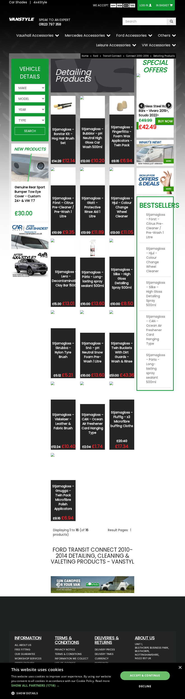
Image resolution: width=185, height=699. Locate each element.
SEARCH (30, 131)
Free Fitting (22, 649)
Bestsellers (159, 205)
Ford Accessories (131, 35)
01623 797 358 (50, 24)
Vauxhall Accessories (34, 35)
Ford (95, 56)
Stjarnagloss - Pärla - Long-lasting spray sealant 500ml (92, 279)
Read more (102, 681)
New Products (30, 149)
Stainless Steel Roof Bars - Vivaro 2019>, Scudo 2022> (154, 110)
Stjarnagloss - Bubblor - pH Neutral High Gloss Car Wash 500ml (92, 138)
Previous (142, 106)
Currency (102, 658)
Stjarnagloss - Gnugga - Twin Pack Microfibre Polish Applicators (63, 497)
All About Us (23, 645)
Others (164, 35)
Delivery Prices (105, 649)
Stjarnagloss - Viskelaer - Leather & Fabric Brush (63, 421)
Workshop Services (28, 658)
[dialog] (92, 681)
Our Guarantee (25, 654)
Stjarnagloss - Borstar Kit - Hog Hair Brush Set (63, 136)
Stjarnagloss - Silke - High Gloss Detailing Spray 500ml (122, 278)
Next (169, 106)
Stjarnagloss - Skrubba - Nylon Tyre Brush (63, 350)
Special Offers (155, 66)
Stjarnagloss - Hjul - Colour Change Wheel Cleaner (122, 207)
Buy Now (165, 121)
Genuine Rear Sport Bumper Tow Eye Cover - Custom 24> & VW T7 (30, 194)
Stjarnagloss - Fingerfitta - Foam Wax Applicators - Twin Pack (122, 136)
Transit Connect (112, 56)
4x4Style (40, 2)
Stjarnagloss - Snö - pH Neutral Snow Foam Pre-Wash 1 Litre (92, 352)
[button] (57, 583)
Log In (144, 5)
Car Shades (18, 2)
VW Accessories (156, 45)
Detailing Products (164, 56)
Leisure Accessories (113, 45)
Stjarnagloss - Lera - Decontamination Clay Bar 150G (66, 279)
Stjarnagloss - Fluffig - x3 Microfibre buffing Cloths (122, 419)
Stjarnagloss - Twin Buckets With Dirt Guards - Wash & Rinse (122, 352)
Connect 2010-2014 (137, 56)
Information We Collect (71, 658)
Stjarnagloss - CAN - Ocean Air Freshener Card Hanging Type (92, 423)
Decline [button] (145, 686)
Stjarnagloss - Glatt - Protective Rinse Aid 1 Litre (92, 207)
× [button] (180, 667)
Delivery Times (104, 654)
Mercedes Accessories (85, 35)
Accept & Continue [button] (145, 675)
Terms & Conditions (68, 654)
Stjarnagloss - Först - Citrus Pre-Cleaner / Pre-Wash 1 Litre (63, 207)
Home (85, 56)
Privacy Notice (65, 649)
